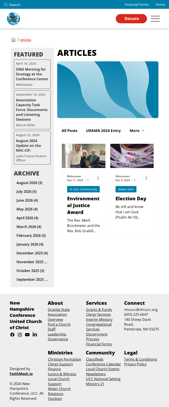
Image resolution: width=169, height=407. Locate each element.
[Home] (13, 39)
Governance (58, 339)
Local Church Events (102, 369)
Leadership (57, 334)
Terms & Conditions (140, 359)
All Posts (69, 130)
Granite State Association (59, 312)
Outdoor (55, 398)
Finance (54, 369)
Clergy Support (60, 364)
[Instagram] (19, 334)
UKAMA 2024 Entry (103, 130)
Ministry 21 (95, 383)
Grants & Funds (99, 309)
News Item (126, 189)
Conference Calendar (103, 364)
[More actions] (99, 178)
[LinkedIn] (34, 334)
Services (103, 314)
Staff (51, 329)
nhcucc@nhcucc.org (141, 309)
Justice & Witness (62, 374)
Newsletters (96, 374)
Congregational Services (99, 327)
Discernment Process (97, 336)
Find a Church (59, 324)
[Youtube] (27, 334)
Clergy (91, 314)
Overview (55, 319)
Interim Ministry (99, 319)
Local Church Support (59, 381)
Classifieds (94, 359)
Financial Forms (99, 344)
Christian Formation (64, 359)
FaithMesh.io (21, 373)
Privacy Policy (135, 364)
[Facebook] (12, 334)
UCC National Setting (103, 378)
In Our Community (83, 189)
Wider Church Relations (59, 391)
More (135, 130)
